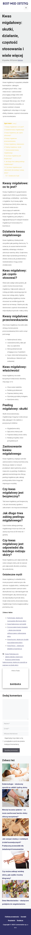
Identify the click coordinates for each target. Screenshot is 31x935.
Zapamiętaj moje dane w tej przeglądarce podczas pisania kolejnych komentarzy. (14, 741)
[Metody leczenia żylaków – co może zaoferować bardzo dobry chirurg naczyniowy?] (15, 798)
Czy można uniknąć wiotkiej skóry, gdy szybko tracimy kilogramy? (13, 874)
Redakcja (20, 920)
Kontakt (23, 917)
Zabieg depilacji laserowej (14, 657)
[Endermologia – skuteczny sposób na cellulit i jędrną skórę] (15, 773)
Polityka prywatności (12, 917)
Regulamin (11, 920)
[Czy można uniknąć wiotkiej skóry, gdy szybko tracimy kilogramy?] (15, 860)
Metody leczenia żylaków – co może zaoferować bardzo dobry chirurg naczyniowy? (14, 813)
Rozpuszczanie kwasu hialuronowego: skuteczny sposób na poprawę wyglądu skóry (15, 662)
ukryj (14, 123)
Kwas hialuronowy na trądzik (16, 624)
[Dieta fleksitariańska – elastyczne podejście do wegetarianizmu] (15, 889)
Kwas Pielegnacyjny (12, 654)
